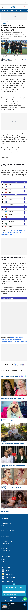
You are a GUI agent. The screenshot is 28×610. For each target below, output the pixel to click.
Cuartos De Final (10, 370)
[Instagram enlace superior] (25, 2)
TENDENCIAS (6, 543)
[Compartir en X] (20, 364)
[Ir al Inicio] (13, 7)
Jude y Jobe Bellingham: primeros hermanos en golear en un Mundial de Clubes (14, 232)
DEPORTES (5, 548)
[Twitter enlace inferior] (5, 600)
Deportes (6, 21)
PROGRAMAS (3, 10)
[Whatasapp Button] (25, 599)
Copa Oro (3, 370)
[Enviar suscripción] (24, 592)
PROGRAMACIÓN (7, 550)
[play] (24, 604)
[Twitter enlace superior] (20, 2)
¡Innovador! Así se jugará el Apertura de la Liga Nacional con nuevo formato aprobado (14, 339)
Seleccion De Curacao (6, 372)
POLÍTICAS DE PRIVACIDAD (9, 530)
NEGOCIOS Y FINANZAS (19, 10)
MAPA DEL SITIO (7, 523)
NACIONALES (10, 10)
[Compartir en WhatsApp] (18, 364)
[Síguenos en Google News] (23, 364)
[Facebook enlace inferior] (17, 600)
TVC (8, 2)
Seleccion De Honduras (19, 370)
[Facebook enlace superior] (22, 2)
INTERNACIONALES (7, 546)
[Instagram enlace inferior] (22, 600)
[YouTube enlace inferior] (11, 600)
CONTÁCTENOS (7, 520)
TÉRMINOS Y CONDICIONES (10, 527)
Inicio (2, 21)
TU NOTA (3, 2)
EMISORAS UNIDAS (13, 2)
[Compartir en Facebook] (15, 364)
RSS (3, 525)
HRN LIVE (5, 553)
